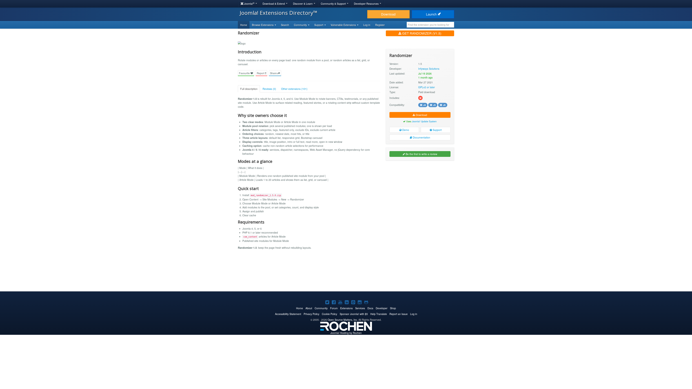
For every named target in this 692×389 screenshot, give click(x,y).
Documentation (421, 137)
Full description (249, 89)
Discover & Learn (303, 3)
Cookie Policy (329, 314)
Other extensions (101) (294, 89)
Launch (432, 14)
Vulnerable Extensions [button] (344, 25)
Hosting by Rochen (346, 333)
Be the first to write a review (421, 154)
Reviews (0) (269, 89)
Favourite (244, 73)
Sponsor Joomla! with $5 (354, 314)
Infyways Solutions (428, 68)
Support (437, 130)
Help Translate (378, 314)
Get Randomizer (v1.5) (421, 33)
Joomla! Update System (424, 121)
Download (388, 14)
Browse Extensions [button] (263, 25)
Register (380, 25)
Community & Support (334, 3)
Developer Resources (366, 3)
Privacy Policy (311, 314)
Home (243, 25)
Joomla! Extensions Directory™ (278, 12)
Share (274, 73)
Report (261, 73)
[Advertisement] (420, 186)
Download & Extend (274, 3)
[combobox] (430, 25)
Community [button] (301, 25)
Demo (405, 130)
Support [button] (319, 25)
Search (285, 25)
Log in (366, 25)
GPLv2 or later (426, 87)
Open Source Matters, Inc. (343, 319)
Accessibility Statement (288, 314)
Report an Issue (398, 314)
